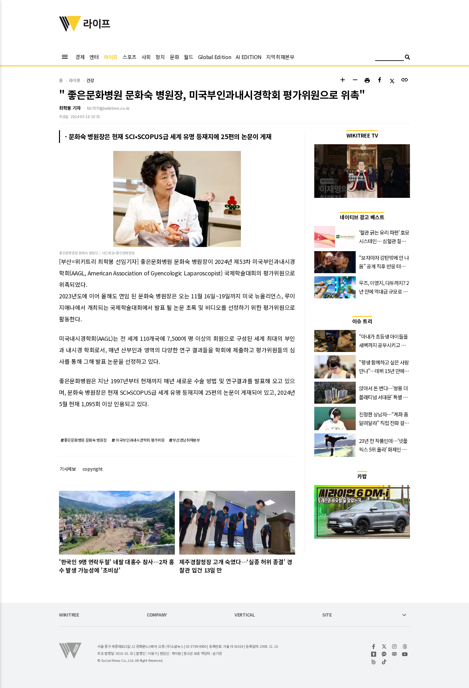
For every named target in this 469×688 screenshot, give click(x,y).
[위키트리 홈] (70, 30)
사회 (146, 57)
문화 (174, 57)
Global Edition (214, 57)
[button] (342, 80)
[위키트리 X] (384, 646)
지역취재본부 (280, 57)
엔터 (94, 57)
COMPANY (157, 615)
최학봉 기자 (69, 108)
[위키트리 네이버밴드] (373, 662)
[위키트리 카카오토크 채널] (384, 654)
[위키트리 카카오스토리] (373, 654)
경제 (80, 57)
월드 (188, 57)
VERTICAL (244, 615)
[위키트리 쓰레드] (405, 646)
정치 (160, 57)
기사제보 (68, 469)
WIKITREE (69, 615)
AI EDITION (248, 57)
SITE (327, 615)
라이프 (111, 57)
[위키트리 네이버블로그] (394, 654)
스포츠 (130, 57)
